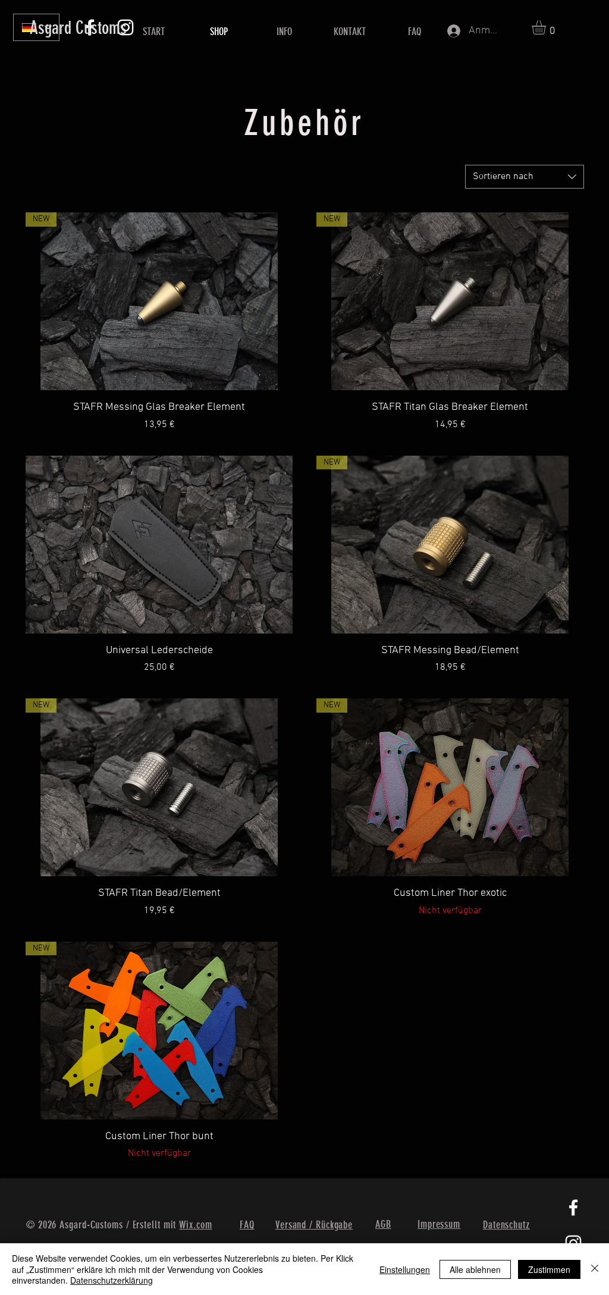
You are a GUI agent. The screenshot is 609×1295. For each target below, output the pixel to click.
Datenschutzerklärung (111, 1280)
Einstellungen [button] (404, 1269)
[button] (547, 27)
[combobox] (524, 177)
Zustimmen (549, 1269)
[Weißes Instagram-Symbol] (573, 1243)
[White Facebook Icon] (573, 1208)
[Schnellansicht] (159, 545)
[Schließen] (595, 1269)
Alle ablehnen (475, 1269)
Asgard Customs (78, 28)
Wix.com (195, 1224)
